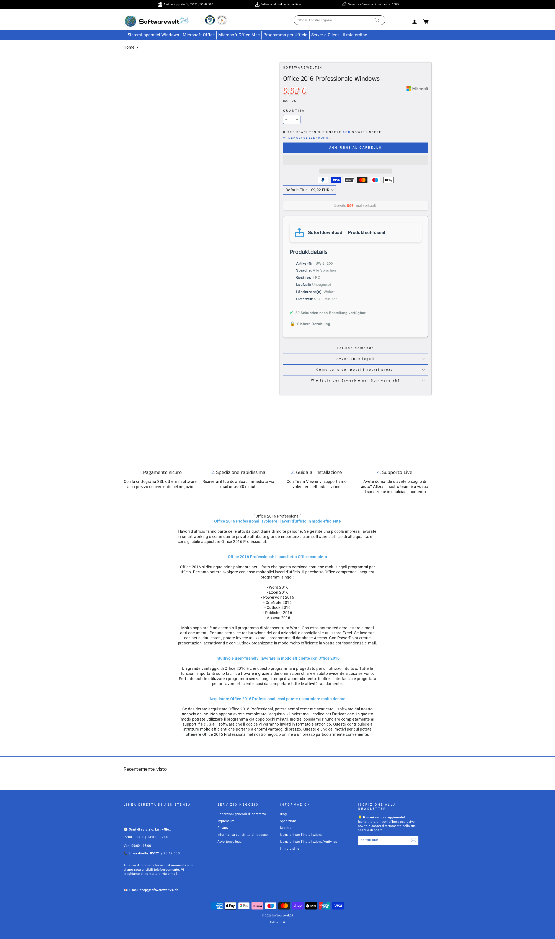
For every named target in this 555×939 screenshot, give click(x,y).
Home (129, 47)
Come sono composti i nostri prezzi (355, 370)
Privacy (223, 828)
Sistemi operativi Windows (153, 34)
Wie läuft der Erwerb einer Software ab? (355, 380)
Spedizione (288, 821)
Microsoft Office (199, 34)
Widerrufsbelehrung (306, 137)
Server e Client (325, 34)
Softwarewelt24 (303, 67)
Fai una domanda (356, 348)
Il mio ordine (355, 34)
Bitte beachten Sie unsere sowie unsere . (332, 135)
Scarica (285, 828)
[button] (355, 160)
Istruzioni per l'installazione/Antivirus (309, 842)
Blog (283, 814)
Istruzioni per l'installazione (301, 835)
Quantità (294, 111)
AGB (347, 132)
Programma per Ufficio (285, 34)
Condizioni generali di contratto (241, 814)
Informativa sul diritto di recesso (242, 835)
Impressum (226, 821)
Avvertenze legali (355, 359)
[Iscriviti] (413, 840)
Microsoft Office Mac (239, 34)
